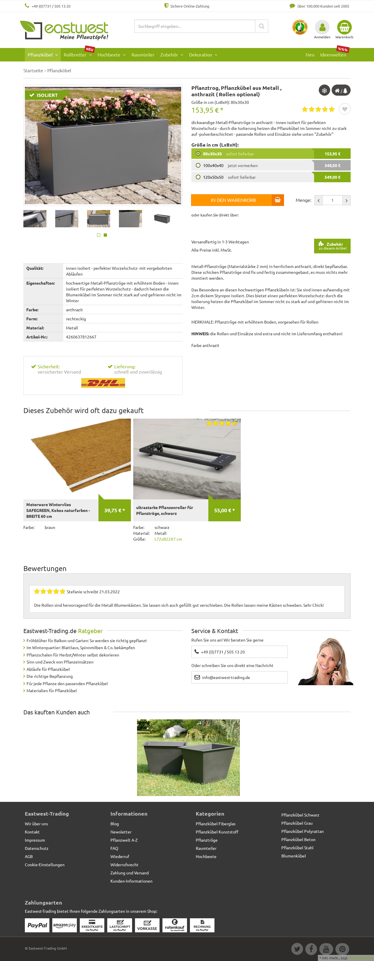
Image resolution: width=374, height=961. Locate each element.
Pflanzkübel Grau (297, 823)
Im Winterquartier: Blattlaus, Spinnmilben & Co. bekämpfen (81, 647)
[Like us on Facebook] (311, 950)
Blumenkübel (293, 855)
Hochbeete (110, 54)
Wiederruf (119, 856)
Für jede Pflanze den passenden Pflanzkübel (67, 683)
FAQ (114, 848)
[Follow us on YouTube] (326, 950)
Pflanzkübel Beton (298, 839)
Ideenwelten (334, 53)
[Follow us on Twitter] (297, 950)
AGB (29, 856)
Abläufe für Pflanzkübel (48, 669)
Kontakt (32, 831)
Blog (114, 823)
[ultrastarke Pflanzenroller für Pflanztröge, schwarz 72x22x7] (187, 459)
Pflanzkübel (41, 54)
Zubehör (169, 54)
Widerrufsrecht (124, 864)
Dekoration (201, 54)
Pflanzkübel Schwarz (300, 814)
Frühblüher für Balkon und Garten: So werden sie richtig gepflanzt (87, 640)
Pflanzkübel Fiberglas (216, 823)
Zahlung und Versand (129, 872)
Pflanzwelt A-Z (124, 840)
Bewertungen (45, 568)
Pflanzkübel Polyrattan (302, 831)
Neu (310, 54)
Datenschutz (37, 848)
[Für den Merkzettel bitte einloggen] (344, 109)
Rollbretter (79, 53)
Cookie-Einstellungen (45, 864)
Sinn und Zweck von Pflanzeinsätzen (60, 661)
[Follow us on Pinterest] (341, 950)
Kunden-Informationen (131, 880)
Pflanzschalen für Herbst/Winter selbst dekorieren (73, 654)
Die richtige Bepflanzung (50, 676)
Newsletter (120, 831)
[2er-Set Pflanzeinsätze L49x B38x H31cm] (188, 758)
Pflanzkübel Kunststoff (217, 831)
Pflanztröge (207, 840)
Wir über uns (36, 823)
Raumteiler (143, 54)
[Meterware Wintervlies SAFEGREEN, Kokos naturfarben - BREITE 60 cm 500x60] (77, 459)
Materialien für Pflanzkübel (52, 690)
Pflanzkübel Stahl (297, 847)
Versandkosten (361, 957)
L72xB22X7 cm (168, 538)
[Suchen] (261, 26)
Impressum (35, 840)
